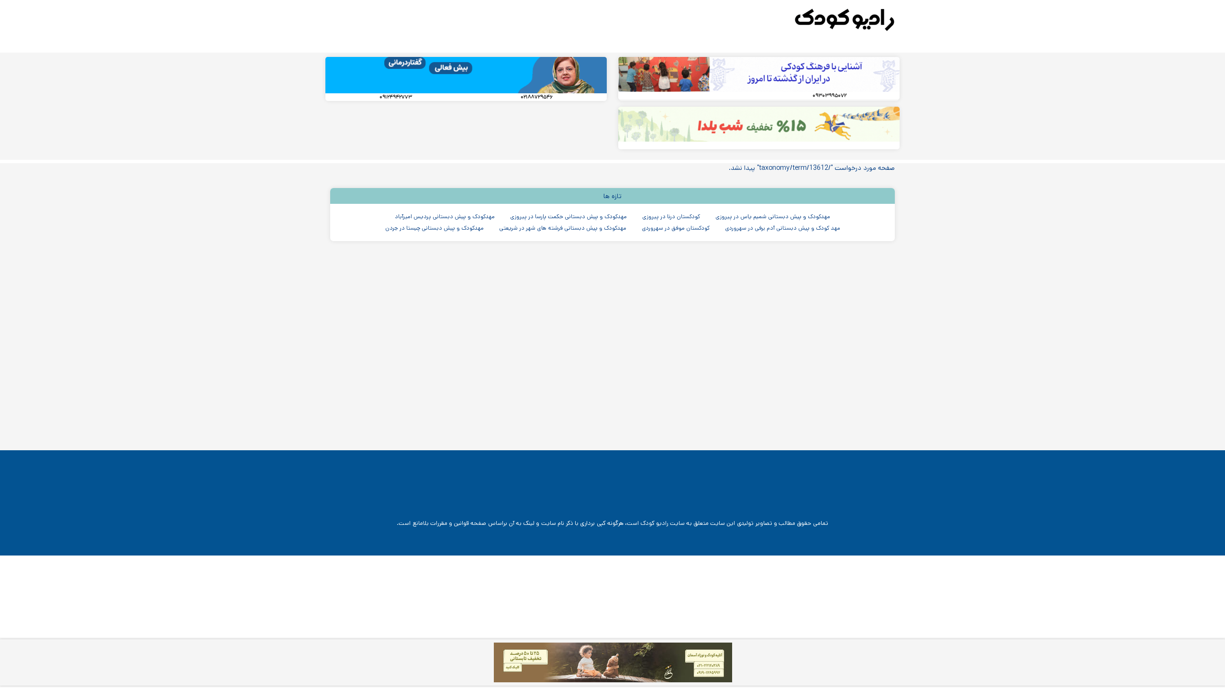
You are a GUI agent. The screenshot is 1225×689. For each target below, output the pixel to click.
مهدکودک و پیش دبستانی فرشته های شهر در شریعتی (562, 228)
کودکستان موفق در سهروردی (676, 228)
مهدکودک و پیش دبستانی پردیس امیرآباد (445, 216)
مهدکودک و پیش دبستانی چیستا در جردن (434, 228)
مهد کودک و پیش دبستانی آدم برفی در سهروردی (782, 228)
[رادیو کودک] (844, 20)
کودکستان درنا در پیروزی (671, 216)
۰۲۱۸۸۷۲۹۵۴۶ (537, 97)
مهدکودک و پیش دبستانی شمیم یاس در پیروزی (772, 216)
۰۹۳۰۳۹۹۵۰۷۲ (829, 96)
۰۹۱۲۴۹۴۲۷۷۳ (395, 97)
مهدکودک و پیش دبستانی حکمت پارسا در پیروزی (568, 216)
